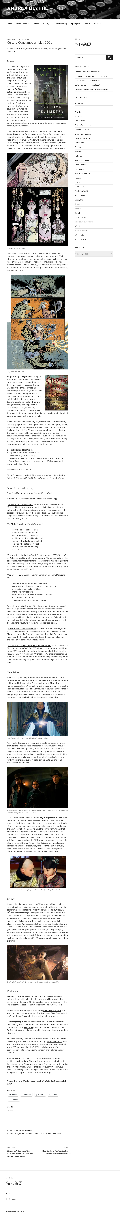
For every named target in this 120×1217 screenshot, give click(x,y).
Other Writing (61, 24)
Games (36, 24)
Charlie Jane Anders (52, 1010)
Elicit (13, 524)
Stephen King (55, 1134)
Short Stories (80, 195)
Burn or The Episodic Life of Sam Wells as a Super (29, 645)
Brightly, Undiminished (18, 555)
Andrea (26, 39)
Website (78, 226)
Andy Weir (28, 1027)
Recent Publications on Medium (87, 72)
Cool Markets (80, 121)
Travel (77, 213)
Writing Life (79, 235)
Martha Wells (26, 1134)
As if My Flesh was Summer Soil (21, 575)
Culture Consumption (21, 1131)
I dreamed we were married (20, 499)
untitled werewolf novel (84, 222)
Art (76, 108)
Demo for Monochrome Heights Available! (91, 89)
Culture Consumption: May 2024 (87, 81)
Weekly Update (81, 231)
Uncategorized (80, 217)
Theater (78, 209)
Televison (78, 204)
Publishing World (81, 191)
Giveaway (78, 152)
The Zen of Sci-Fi (48, 1024)
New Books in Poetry (83, 174)
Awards (78, 112)
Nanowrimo (79, 169)
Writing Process (81, 239)
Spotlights (75, 24)
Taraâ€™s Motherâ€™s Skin (20, 504)
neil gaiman (41, 1134)
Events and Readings (83, 134)
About (87, 24)
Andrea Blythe (27, 8)
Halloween (79, 156)
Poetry (46, 24)
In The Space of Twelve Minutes (22, 628)
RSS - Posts (11, 1199)
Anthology (79, 103)
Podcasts (78, 178)
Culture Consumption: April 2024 (87, 85)
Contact (97, 24)
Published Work (81, 187)
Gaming (78, 147)
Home (9, 24)
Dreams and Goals (82, 130)
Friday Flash (79, 143)
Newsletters (21, 24)
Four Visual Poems (15, 493)
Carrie (25, 1002)
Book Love (79, 116)
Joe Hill (14, 1134)
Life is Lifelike (80, 165)
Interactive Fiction (82, 160)
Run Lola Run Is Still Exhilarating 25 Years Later (93, 76)
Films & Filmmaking (82, 138)
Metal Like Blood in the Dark (20, 606)
